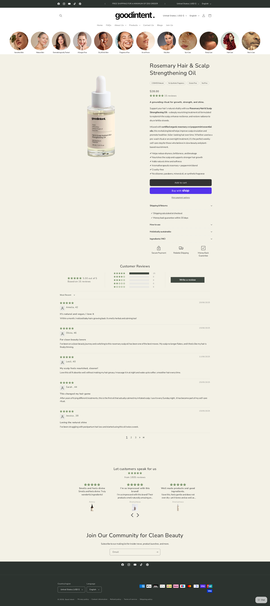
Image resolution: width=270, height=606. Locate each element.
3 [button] (136, 437)
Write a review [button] (187, 279)
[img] (67, 303)
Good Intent (69, 599)
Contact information (99, 599)
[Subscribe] (157, 552)
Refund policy (115, 599)
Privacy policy (83, 599)
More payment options (181, 197)
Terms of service (130, 599)
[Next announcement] (165, 3)
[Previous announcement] (105, 3)
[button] (61, 16)
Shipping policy (146, 599)
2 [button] (131, 437)
